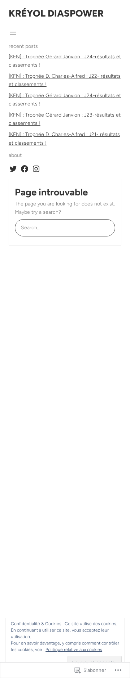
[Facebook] (24, 168)
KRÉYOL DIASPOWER (56, 13)
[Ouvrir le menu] (13, 33)
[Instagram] (36, 168)
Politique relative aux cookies (74, 649)
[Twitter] (13, 168)
